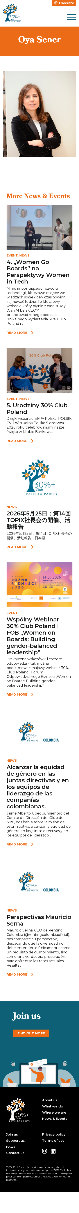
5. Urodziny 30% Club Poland (37, 408)
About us (49, 1100)
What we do (52, 1106)
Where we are (54, 1112)
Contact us (15, 1153)
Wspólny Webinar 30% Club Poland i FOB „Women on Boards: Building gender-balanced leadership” (33, 636)
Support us (15, 1141)
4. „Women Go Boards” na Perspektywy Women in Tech (38, 271)
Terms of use (53, 1141)
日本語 (40, 538)
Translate (65, 3)
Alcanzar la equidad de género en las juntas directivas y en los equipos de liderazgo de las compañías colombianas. (38, 787)
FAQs (10, 1147)
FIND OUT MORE (31, 1033)
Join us (12, 1134)
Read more (17, 332)
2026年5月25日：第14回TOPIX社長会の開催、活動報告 (39, 520)
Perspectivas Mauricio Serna (39, 920)
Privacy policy (54, 1134)
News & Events (54, 1119)
